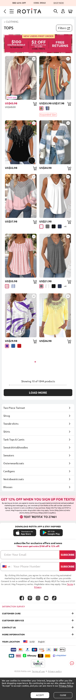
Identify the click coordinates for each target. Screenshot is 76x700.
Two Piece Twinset (14, 407)
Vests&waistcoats (13, 479)
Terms (70, 584)
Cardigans (9, 471)
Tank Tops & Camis (13, 439)
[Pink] (7, 286)
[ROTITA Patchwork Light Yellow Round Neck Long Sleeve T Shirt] (55, 315)
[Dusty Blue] (47, 108)
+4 (65, 226)
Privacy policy (55, 671)
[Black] (54, 226)
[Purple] (7, 346)
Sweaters (8, 455)
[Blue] (13, 286)
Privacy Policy (66, 686)
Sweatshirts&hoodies (15, 447)
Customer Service (13, 620)
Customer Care (11, 613)
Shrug (6, 415)
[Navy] (60, 226)
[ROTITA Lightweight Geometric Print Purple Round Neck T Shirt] (21, 315)
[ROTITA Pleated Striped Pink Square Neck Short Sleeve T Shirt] (21, 256)
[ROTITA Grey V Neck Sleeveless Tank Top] (55, 256)
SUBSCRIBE (67, 554)
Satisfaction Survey (13, 606)
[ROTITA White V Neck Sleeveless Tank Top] (55, 196)
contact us (9, 627)
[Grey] (47, 226)
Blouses (7, 487)
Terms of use (38, 671)
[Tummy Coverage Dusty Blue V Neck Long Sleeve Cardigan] (55, 142)
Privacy (37, 587)
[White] (41, 226)
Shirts (6, 431)
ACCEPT (40, 695)
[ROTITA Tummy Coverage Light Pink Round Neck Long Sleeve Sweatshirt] (21, 196)
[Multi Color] (41, 108)
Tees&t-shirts (10, 423)
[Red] (19, 346)
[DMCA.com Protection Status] (38, 663)
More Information (13, 634)
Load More (38, 392)
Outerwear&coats (13, 463)
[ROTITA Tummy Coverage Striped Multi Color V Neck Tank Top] (55, 78)
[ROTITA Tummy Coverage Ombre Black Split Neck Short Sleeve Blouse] (21, 142)
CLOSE (63, 695)
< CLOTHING (11, 21)
